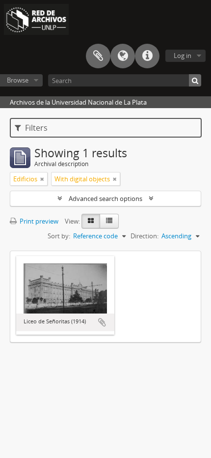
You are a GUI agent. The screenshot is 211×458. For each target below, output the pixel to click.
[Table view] (109, 221)
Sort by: (59, 235)
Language (122, 56)
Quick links (147, 56)
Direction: (144, 235)
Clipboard (98, 56)
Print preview (38, 221)
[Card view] (90, 221)
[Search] (195, 80)
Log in (182, 55)
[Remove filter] (42, 179)
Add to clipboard (102, 322)
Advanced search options (105, 198)
